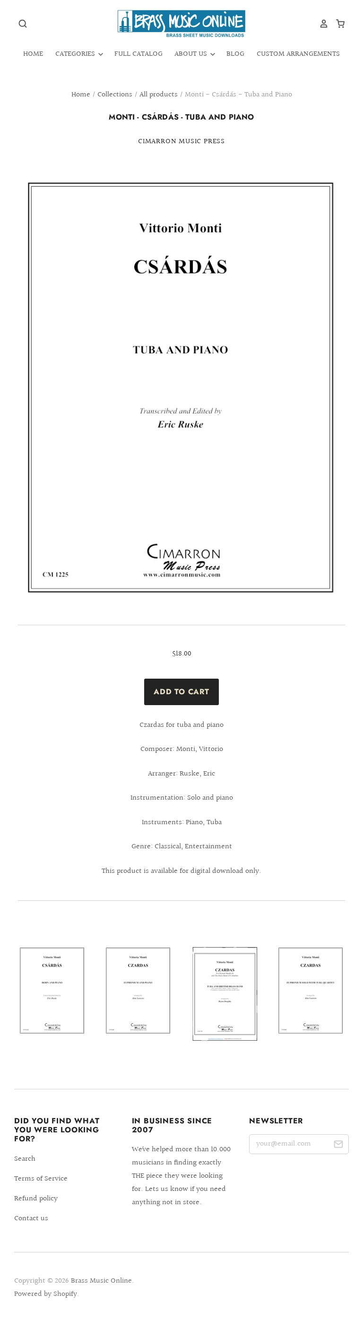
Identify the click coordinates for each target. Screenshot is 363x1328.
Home (33, 54)
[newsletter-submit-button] (338, 1146)
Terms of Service (41, 1179)
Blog (235, 54)
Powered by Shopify (45, 1294)
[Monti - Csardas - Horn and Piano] (52, 1001)
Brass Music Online (101, 1281)
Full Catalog (138, 54)
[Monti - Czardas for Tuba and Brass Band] (224, 1003)
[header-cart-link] (336, 23)
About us (191, 54)
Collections (114, 95)
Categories (76, 54)
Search (24, 1159)
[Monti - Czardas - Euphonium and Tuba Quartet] (311, 1001)
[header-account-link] (320, 23)
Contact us (31, 1219)
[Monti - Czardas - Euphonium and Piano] (138, 1001)
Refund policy (36, 1199)
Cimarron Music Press (181, 141)
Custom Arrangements (298, 54)
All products (158, 95)
